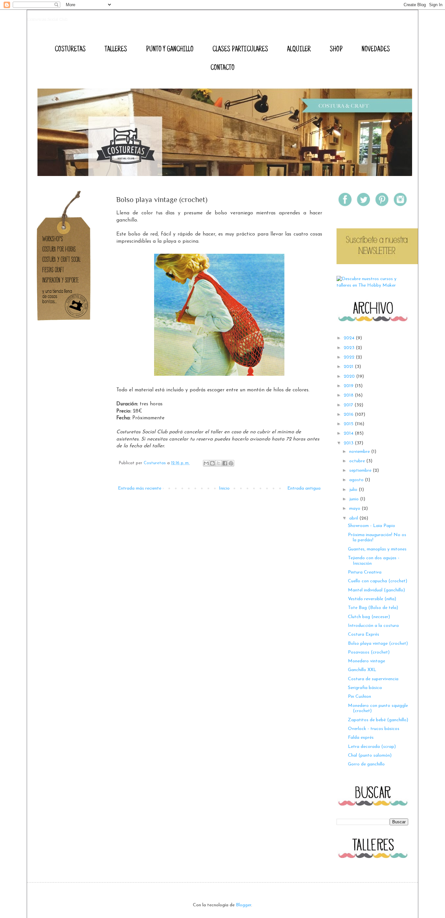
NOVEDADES (376, 50)
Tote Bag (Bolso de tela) (373, 607)
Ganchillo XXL (362, 670)
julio (354, 489)
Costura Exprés (363, 634)
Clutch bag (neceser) (369, 616)
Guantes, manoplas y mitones (377, 549)
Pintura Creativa (364, 572)
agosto (357, 480)
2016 (349, 414)
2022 (350, 357)
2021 (349, 366)
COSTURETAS (70, 50)
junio (354, 499)
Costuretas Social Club (47, 19)
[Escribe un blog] (212, 463)
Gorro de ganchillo (366, 764)
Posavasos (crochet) (369, 652)
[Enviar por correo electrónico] (206, 463)
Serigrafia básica (365, 687)
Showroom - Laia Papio (371, 525)
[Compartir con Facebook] (225, 463)
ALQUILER (299, 50)
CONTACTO (222, 68)
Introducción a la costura (373, 625)
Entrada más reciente (139, 488)
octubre (357, 461)
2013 (349, 443)
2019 (349, 386)
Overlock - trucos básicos (373, 728)
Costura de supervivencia (373, 679)
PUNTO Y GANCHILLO (170, 50)
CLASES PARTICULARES (240, 50)
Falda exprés (361, 737)
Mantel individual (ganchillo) (376, 590)
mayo (355, 508)
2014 (349, 433)
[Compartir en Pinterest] (231, 463)
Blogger (243, 905)
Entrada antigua (304, 488)
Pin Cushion (359, 696)
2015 (349, 424)
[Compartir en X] (218, 463)
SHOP (336, 50)
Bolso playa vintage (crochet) (378, 643)
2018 (349, 395)
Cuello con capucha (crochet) (377, 581)
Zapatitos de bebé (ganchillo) (378, 720)
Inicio (224, 488)
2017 (349, 405)
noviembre (360, 451)
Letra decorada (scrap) (372, 746)
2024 (350, 338)
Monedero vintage (366, 661)
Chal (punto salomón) (370, 755)
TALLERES (116, 50)
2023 (350, 347)
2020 (350, 376)
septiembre (361, 470)
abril (354, 518)
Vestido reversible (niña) (372, 599)
